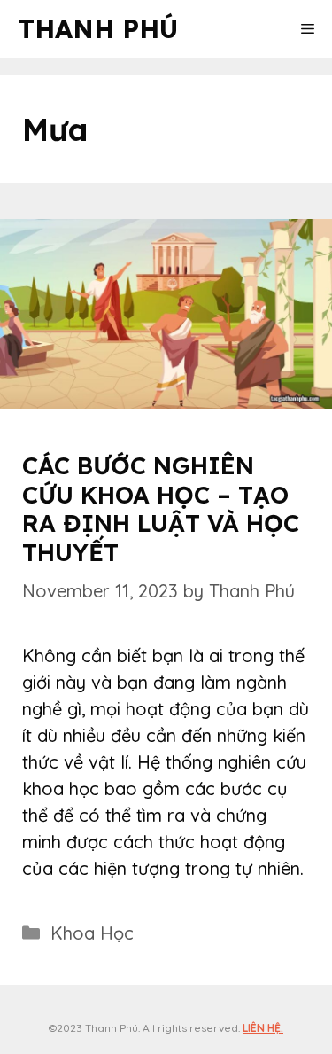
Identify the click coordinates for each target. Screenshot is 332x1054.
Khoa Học (92, 933)
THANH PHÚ (98, 28)
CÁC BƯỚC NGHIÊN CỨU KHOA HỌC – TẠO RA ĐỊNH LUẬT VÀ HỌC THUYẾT (160, 508)
